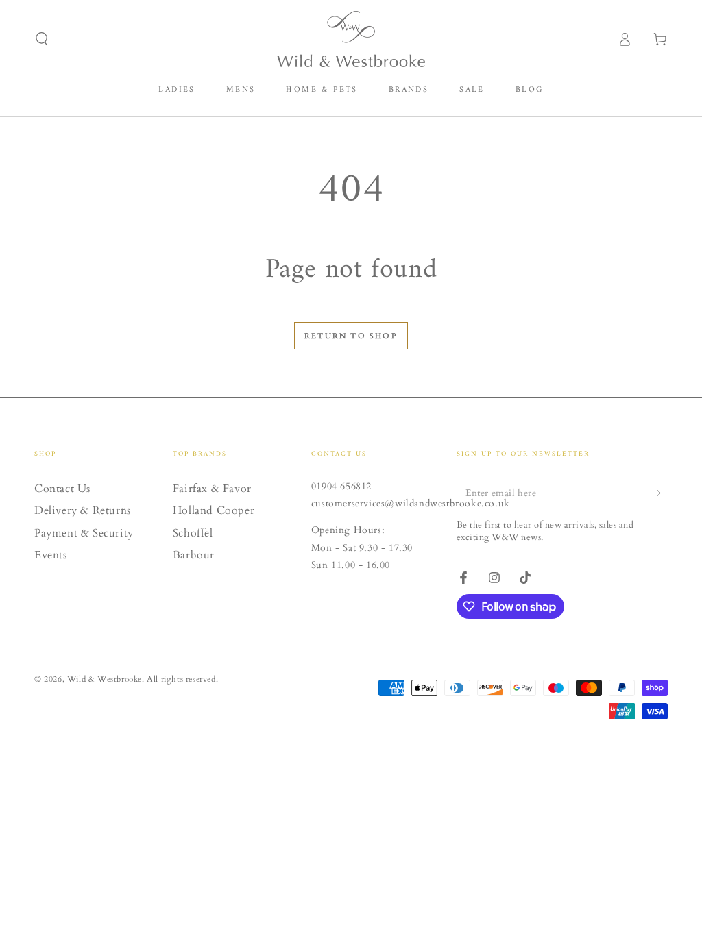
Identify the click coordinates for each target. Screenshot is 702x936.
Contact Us (62, 488)
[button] (42, 39)
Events (50, 555)
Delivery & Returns (82, 510)
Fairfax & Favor (212, 488)
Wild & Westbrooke (104, 679)
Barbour (194, 555)
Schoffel (193, 533)
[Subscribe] (660, 493)
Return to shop (351, 336)
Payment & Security (84, 533)
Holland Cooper (213, 510)
